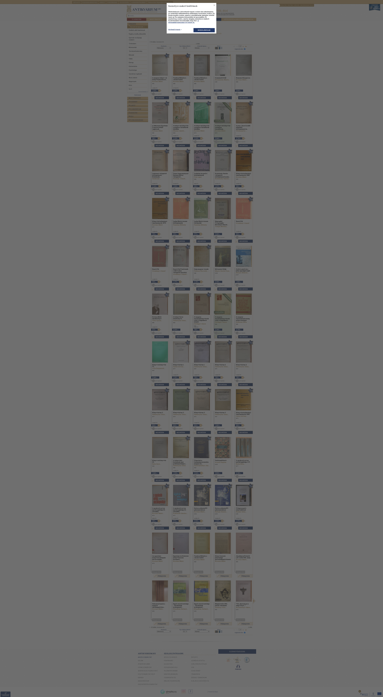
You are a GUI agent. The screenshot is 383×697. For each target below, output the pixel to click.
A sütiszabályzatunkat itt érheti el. (183, 21)
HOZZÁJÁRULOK (204, 30)
